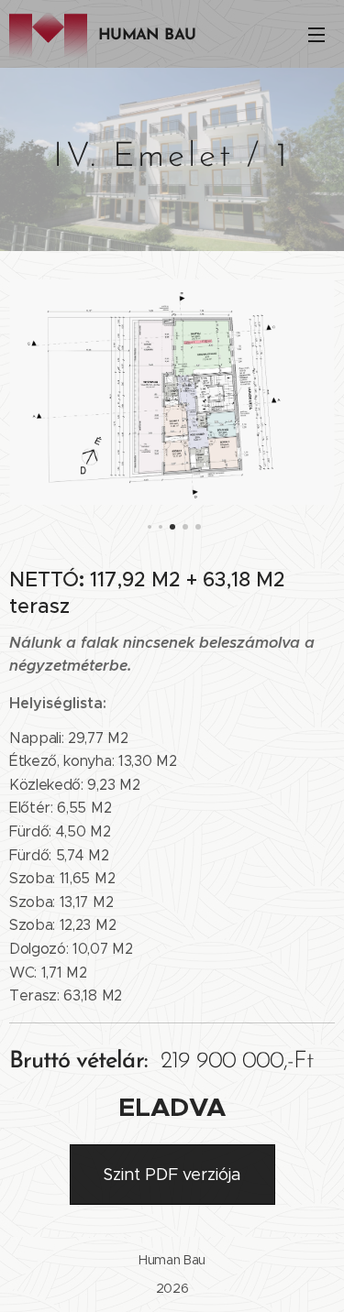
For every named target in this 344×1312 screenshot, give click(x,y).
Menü (316, 34)
